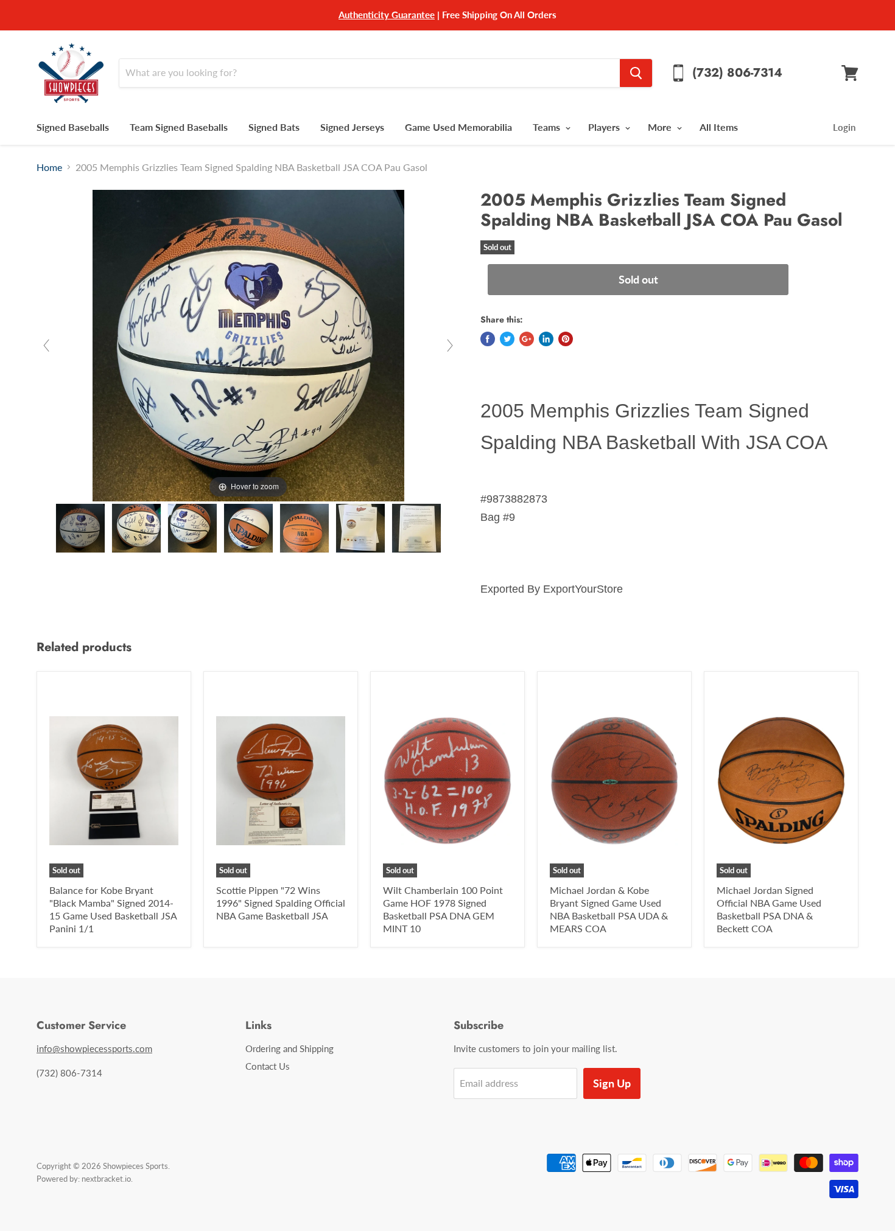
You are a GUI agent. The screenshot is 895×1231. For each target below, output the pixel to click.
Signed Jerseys (352, 127)
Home (49, 167)
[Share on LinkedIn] (546, 339)
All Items (719, 127)
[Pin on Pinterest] (565, 339)
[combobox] (369, 73)
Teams (548, 127)
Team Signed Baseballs (179, 127)
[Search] (636, 73)
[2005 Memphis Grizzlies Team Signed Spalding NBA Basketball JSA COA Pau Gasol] (80, 528)
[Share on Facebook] (487, 339)
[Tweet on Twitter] (507, 339)
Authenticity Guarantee (387, 14)
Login (844, 127)
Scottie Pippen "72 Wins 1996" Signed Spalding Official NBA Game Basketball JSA (280, 902)
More (661, 127)
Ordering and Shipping (289, 1048)
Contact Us (267, 1066)
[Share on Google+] (526, 339)
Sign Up (612, 1083)
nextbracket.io (106, 1179)
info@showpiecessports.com (94, 1048)
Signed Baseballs (73, 127)
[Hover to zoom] (248, 344)
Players (605, 127)
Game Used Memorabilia (458, 127)
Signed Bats (274, 127)
